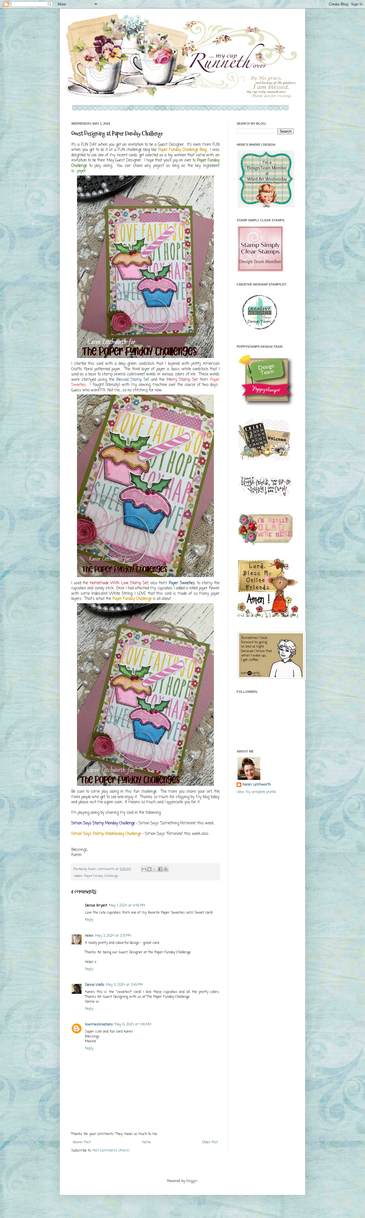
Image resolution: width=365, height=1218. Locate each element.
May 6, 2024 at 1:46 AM (133, 1024)
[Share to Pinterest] (166, 869)
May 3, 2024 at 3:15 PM (113, 935)
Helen (89, 935)
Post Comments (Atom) (110, 1150)
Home (146, 1142)
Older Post (210, 1142)
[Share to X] (155, 869)
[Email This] (144, 869)
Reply (89, 919)
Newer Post (82, 1142)
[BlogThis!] (149, 869)
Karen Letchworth (101, 869)
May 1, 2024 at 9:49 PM (127, 905)
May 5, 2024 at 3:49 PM (124, 985)
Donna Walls (94, 985)
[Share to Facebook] (160, 869)
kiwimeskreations (99, 1024)
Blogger (192, 1181)
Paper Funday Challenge (101, 876)
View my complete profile (256, 792)
